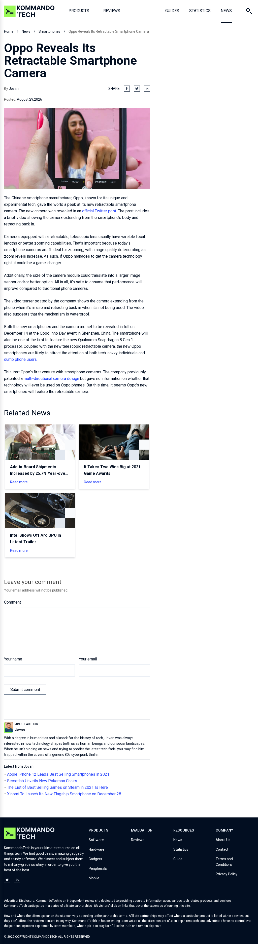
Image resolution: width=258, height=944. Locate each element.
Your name (13, 659)
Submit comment (25, 689)
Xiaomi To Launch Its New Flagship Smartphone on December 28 (64, 794)
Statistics (180, 849)
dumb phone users (20, 359)
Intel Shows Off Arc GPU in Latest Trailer (35, 538)
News (26, 31)
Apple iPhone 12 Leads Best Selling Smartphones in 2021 (58, 774)
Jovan (14, 89)
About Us (223, 840)
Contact (222, 849)
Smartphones (49, 31)
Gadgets (95, 859)
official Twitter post (99, 211)
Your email (88, 659)
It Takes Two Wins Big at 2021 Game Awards (112, 470)
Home (9, 31)
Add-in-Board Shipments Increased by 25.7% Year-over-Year (39, 470)
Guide (177, 859)
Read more (19, 482)
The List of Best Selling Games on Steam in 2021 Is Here (57, 787)
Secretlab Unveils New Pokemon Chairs (42, 780)
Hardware (96, 849)
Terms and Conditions (224, 862)
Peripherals (98, 869)
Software (96, 840)
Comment (12, 602)
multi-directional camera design (51, 378)
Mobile (94, 878)
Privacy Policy (226, 874)
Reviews (137, 840)
